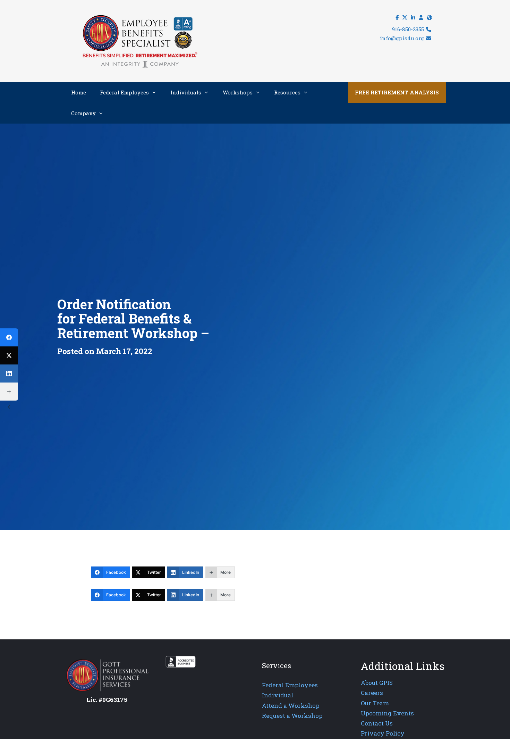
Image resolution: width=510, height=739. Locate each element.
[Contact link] (429, 17)
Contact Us (377, 723)
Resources (287, 92)
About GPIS (377, 683)
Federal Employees (124, 92)
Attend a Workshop (291, 705)
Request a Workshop (292, 716)
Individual (277, 695)
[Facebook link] (397, 17)
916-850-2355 (408, 29)
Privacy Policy (383, 733)
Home (78, 92)
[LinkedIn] (9, 373)
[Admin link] (421, 17)
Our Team (375, 703)
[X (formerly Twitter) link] (404, 17)
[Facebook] (9, 337)
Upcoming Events (387, 713)
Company (83, 113)
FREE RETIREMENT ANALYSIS (397, 92)
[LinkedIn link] (413, 17)
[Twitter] (9, 355)
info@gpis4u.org (402, 38)
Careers (372, 693)
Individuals (185, 92)
